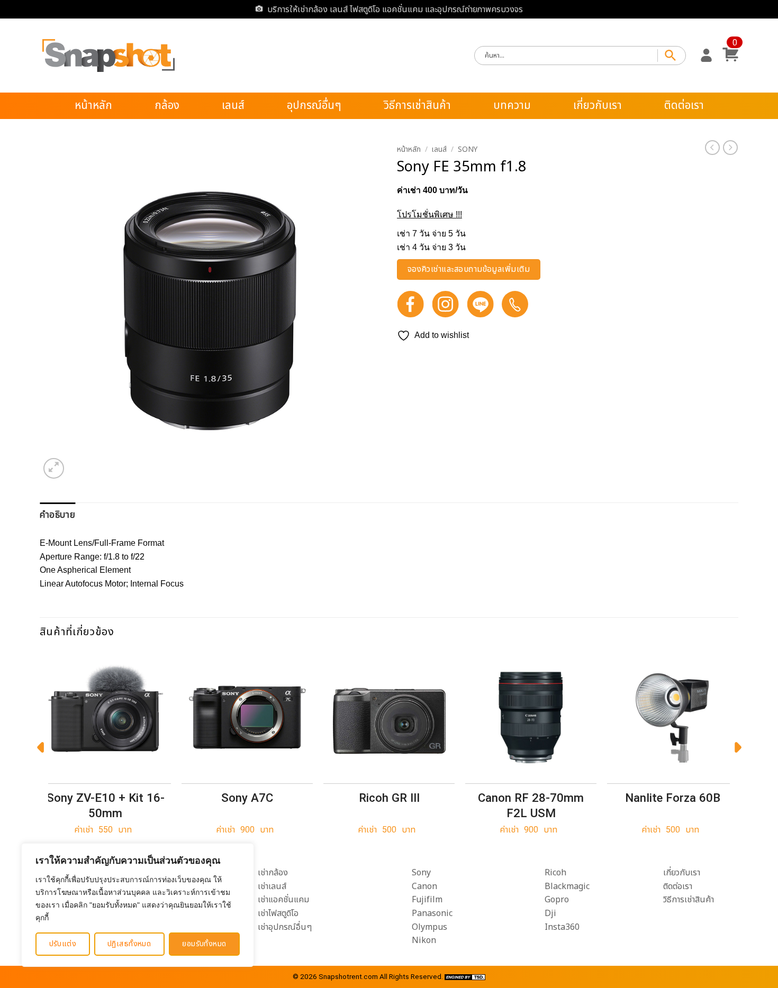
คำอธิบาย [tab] (57, 515)
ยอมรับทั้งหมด (204, 943)
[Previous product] (730, 147)
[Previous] (40, 750)
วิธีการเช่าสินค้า (417, 105)
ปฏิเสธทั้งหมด (129, 943)
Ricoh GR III (389, 797)
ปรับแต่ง (63, 943)
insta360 (562, 927)
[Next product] (712, 147)
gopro (557, 899)
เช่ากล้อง (273, 872)
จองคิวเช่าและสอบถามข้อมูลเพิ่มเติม (469, 269)
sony (421, 872)
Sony (467, 149)
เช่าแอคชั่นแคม (283, 899)
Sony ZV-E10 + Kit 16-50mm (106, 805)
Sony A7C (247, 797)
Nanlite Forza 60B (672, 797)
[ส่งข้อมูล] (671, 56)
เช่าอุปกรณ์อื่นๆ (285, 927)
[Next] (738, 750)
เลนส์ (233, 105)
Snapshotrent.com (348, 976)
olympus (429, 927)
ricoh (555, 872)
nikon (424, 940)
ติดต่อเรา (684, 105)
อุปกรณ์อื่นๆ (314, 105)
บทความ (512, 105)
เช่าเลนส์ (272, 886)
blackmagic (567, 886)
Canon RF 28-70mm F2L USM (531, 805)
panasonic (432, 913)
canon (424, 886)
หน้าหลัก (93, 105)
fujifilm (427, 899)
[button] (706, 55)
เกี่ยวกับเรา (597, 105)
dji (550, 913)
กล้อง (167, 105)
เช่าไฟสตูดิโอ (278, 913)
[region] (137, 905)
